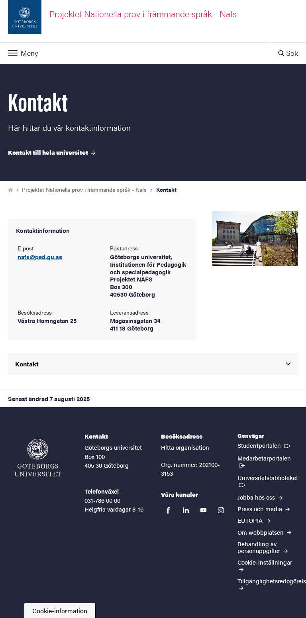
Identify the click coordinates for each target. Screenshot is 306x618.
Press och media (260, 508)
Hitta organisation (185, 447)
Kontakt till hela (48, 152)
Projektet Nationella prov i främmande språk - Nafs (84, 189)
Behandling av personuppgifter (259, 547)
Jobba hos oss (257, 497)
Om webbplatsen (261, 532)
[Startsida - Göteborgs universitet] (38, 458)
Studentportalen (264, 445)
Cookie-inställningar (264, 562)
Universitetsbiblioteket (267, 480)
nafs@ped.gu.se (40, 257)
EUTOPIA (250, 520)
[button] (135, 53)
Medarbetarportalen (267, 457)
